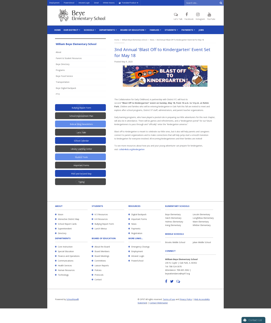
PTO (61, 95)
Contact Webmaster (158, 302)
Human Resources (66, 270)
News (152, 40)
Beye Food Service (64, 76)
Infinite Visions (108, 3)
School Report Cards (67, 224)
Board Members (102, 251)
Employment (54, 3)
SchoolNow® (72, 299)
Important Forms (139, 219)
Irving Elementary (173, 225)
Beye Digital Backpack (66, 88)
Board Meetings (102, 256)
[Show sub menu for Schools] (95, 30)
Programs (60, 70)
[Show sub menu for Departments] (116, 30)
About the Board (102, 246)
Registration (136, 233)
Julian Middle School (202, 242)
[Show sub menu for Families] (160, 30)
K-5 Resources (101, 214)
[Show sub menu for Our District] (79, 30)
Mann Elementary (201, 221)
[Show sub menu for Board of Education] (145, 30)
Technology (63, 274)
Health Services (65, 265)
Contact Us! (255, 320)
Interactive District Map (68, 219)
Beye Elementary (173, 214)
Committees (100, 260)
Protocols (99, 274)
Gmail (96, 3)
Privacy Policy (186, 299)
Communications (65, 260)
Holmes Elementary (174, 221)
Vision (60, 214)
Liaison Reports (102, 265)
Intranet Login (84, 3)
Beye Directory (62, 64)
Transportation (62, 82)
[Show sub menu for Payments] (194, 30)
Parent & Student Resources (69, 58)
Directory (62, 233)
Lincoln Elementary (201, 214)
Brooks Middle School (175, 242)
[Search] (221, 3)
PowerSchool (69, 3)
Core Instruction (65, 246)
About (58, 52)
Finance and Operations (69, 256)
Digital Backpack (138, 214)
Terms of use (169, 299)
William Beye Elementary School (134, 40)
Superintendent (65, 228)
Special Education (66, 251)
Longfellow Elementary (203, 218)
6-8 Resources (101, 219)
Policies (98, 270)
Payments (135, 228)
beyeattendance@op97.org (177, 273)
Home (116, 40)
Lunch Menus (101, 228)
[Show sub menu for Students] (177, 30)
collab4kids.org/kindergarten (132, 149)
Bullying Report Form (104, 224)
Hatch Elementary (173, 218)
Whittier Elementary (202, 225)
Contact (98, 279)
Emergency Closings (140, 246)
